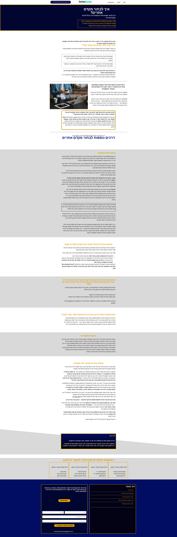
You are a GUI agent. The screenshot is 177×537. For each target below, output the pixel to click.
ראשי (124, 2)
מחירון (118, 2)
